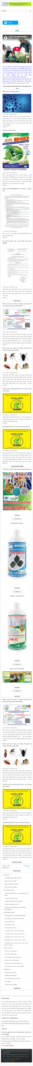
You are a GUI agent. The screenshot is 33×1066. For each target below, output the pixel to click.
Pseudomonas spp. (17, 523)
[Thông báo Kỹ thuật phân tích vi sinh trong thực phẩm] (17, 403)
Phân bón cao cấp (9, 924)
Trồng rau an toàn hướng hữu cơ (13, 963)
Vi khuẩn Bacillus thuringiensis (12, 957)
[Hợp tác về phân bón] (17, 152)
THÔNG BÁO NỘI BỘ (10, 975)
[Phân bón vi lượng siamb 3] (17, 103)
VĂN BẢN (7, 981)
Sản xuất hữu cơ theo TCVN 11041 (14, 966)
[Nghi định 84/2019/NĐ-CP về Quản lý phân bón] (17, 211)
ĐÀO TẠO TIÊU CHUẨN (11, 884)
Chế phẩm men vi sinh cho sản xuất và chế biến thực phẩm (16, 944)
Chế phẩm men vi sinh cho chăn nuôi (14, 934)
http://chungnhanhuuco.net (21, 83)
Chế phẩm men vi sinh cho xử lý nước (15, 940)
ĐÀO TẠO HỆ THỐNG (10, 887)
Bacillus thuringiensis (17, 596)
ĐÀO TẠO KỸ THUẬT (10, 881)
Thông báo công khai (10, 972)
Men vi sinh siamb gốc (17, 668)
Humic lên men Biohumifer (11, 960)
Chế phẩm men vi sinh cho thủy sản (14, 937)
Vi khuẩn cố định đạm (10, 954)
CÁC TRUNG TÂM (8, 890)
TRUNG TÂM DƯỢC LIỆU (11, 904)
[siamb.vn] (16, 4)
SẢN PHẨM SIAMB (8, 912)
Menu (10, 23)
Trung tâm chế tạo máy (10, 898)
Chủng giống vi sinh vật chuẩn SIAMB (14, 915)
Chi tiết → (5, 127)
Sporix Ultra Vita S (9, 921)
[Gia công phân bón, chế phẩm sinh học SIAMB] (17, 266)
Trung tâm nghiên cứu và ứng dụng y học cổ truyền (16, 894)
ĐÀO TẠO (6, 875)
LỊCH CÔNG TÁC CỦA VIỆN (12, 978)
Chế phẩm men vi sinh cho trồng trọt (14, 930)
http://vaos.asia (7, 77)
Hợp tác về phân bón (9, 130)
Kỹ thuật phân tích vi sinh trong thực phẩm (16, 426)
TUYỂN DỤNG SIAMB (10, 984)
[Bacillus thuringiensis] (17, 628)
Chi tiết (17, 518)
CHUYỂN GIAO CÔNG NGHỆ (12, 878)
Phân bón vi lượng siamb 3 (11, 91)
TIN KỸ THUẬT (7, 948)
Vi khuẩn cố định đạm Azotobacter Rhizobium (17, 469)
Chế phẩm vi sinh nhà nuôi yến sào (14, 918)
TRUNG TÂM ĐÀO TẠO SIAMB (13, 901)
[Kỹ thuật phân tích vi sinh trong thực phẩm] (17, 439)
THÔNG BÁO (7, 969)
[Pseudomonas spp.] (17, 555)
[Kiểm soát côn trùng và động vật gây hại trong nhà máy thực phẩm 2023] (17, 319)
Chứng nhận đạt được (10, 927)
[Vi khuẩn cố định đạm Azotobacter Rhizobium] (17, 491)
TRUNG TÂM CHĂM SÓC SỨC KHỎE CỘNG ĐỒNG (15, 908)
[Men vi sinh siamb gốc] (17, 677)
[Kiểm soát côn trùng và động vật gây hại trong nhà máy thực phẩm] (17, 362)
